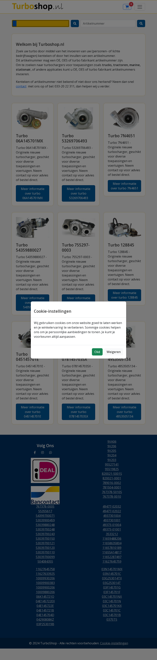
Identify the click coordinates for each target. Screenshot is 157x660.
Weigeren (114, 352)
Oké (97, 352)
